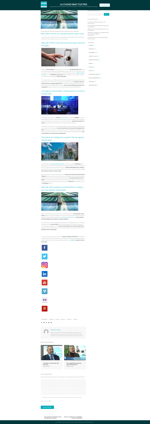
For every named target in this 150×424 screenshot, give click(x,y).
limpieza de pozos (58, 31)
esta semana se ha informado (66, 217)
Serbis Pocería (76, 31)
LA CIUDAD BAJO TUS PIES (73, 4)
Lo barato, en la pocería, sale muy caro (96, 22)
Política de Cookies (90, 422)
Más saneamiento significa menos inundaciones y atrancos (52, 417)
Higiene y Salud (52, 31)
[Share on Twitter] (44, 323)
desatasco (91, 49)
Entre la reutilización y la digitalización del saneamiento (73, 417)
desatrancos (92, 52)
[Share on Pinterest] (51, 323)
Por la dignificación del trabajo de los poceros (74, 364)
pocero (91, 70)
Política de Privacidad (77, 422)
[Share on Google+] (46, 323)
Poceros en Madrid (94, 74)
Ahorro (91, 45)
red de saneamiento (67, 31)
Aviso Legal (84, 422)
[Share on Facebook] (42, 323)
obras (90, 63)
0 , (72, 31)
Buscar (106, 14)
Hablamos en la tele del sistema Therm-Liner (98, 29)
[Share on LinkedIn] (49, 323)
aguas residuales (44, 319)
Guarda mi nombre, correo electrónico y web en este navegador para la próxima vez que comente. (61, 397)
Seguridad (91, 81)
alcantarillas (57, 319)
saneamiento (69, 319)
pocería (62, 31)
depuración (63, 319)
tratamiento (75, 319)
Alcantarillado (51, 319)
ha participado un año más (58, 164)
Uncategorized (93, 85)
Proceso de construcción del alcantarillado (98, 37)
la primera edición (64, 117)
